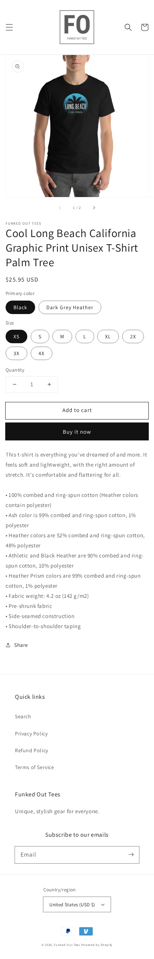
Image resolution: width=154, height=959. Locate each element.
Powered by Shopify (97, 945)
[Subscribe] (131, 854)
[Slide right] (94, 207)
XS (16, 336)
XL (108, 336)
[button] (9, 27)
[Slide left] (60, 207)
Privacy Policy (31, 733)
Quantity (15, 370)
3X (16, 353)
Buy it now (77, 431)
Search (23, 716)
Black (20, 307)
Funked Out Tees (67, 945)
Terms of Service (34, 767)
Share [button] (21, 645)
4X (41, 353)
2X (133, 336)
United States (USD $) (72, 904)
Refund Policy (31, 750)
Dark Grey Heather (69, 307)
